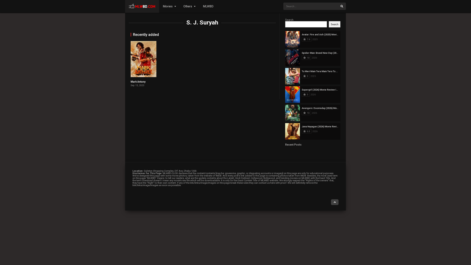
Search (289, 19)
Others (187, 6)
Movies (168, 6)
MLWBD (208, 6)
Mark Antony (138, 81)
